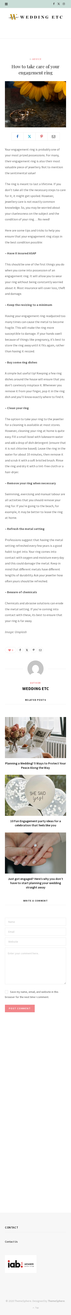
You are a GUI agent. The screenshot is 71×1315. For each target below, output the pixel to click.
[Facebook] (17, 136)
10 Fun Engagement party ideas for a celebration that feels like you (35, 823)
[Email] (54, 136)
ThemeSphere (56, 1301)
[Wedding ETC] (35, 17)
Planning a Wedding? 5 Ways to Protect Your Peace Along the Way (35, 765)
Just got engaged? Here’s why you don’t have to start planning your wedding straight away (35, 883)
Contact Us (11, 1241)
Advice (37, 59)
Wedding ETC (35, 688)
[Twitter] (29, 136)
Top (37, 1307)
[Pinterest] (42, 136)
